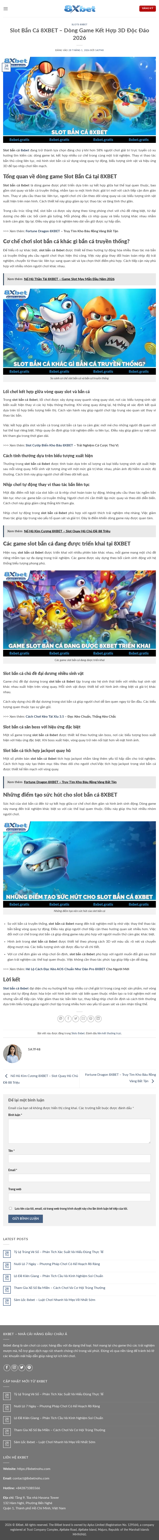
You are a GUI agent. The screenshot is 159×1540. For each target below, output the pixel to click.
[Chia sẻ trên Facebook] (68, 1018)
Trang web (14, 1189)
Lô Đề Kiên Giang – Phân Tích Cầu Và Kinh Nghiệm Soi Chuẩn (58, 1276)
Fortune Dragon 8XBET (43, 231)
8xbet (25, 150)
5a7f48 (99, 50)
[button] (5, 9)
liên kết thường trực (109, 1033)
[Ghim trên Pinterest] (90, 1018)
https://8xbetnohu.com (33, 1469)
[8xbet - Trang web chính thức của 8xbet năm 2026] (79, 8)
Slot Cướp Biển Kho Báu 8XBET (49, 445)
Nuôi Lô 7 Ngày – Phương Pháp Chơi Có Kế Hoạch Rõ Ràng (57, 1264)
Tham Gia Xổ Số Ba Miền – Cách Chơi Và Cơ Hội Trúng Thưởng (59, 1288)
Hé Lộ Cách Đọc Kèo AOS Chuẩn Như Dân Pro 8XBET (65, 969)
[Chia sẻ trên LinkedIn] (98, 1018)
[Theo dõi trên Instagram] (14, 1367)
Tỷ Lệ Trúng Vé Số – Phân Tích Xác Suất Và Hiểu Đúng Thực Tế (58, 1252)
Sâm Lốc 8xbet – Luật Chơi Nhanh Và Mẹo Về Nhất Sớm (54, 1300)
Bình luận (15, 1115)
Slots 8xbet (79, 24)
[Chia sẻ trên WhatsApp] (60, 1018)
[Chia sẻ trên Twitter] (75, 1018)
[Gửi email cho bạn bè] (83, 1018)
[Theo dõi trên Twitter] (21, 1367)
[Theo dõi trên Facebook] (7, 1367)
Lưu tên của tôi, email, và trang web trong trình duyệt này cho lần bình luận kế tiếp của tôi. (71, 1208)
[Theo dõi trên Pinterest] (29, 1367)
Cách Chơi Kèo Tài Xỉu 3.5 (45, 716)
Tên (11, 1150)
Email (12, 1170)
